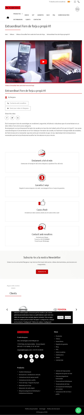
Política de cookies (37, 322)
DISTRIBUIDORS (18, 19)
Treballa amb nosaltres (57, 2)
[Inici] (11, 8)
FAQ (54, 15)
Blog (57, 347)
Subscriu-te (42, 272)
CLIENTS (28, 19)
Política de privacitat (31, 409)
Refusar (60, 317)
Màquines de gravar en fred (64, 373)
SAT (33, 15)
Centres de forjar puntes (63, 371)
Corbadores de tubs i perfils (27, 380)
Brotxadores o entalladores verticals (29, 374)
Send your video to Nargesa (19, 108)
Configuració (47, 322)
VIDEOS (27, 15)
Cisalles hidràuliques (25, 372)
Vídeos (12, 34)
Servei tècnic (59, 341)
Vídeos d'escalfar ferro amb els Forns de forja (30, 34)
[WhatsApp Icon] (78, 410)
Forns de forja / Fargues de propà (29, 382)
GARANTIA (40, 15)
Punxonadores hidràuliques (64, 381)
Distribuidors (60, 355)
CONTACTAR (37, 19)
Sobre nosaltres (60, 352)
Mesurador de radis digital (27, 388)
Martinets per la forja (25, 385)
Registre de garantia (62, 344)
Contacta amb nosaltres (18, 103)
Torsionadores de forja (62, 384)
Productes (59, 336)
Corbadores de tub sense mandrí (28, 377)
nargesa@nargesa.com (24, 350)
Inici (8, 17)
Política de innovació (53, 409)
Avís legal (42, 409)
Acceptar (68, 317)
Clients (58, 357)
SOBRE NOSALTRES (63, 15)
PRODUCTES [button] (17, 14)
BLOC (48, 15)
